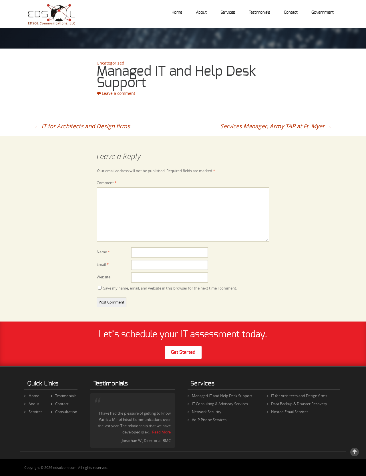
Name (103, 251)
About (201, 13)
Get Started (183, 352)
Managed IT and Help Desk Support (222, 395)
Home (177, 13)
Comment (107, 182)
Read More (161, 432)
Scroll (354, 452)
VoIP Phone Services (209, 419)
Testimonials (259, 13)
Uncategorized (110, 63)
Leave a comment (118, 93)
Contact (291, 13)
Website (103, 277)
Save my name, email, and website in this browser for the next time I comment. (170, 288)
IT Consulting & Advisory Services (220, 403)
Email (103, 264)
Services (227, 13)
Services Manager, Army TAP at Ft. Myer (276, 126)
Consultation (66, 411)
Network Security (206, 411)
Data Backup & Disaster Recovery (299, 403)
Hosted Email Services (289, 411)
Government (322, 13)
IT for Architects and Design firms (82, 126)
